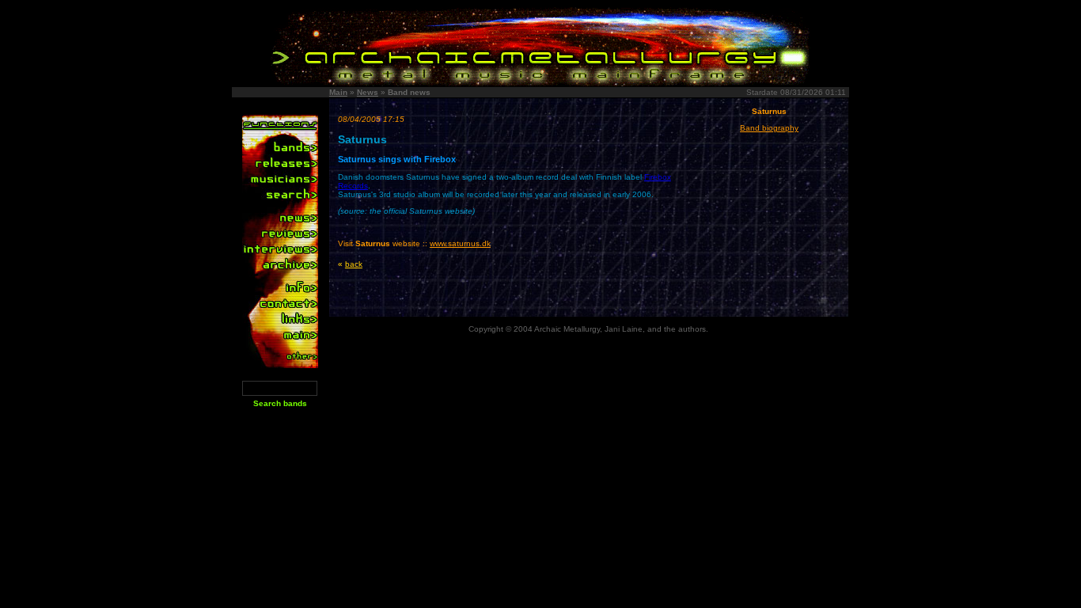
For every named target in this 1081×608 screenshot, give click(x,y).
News (367, 92)
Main (338, 92)
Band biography (769, 128)
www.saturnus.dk (460, 243)
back (353, 264)
